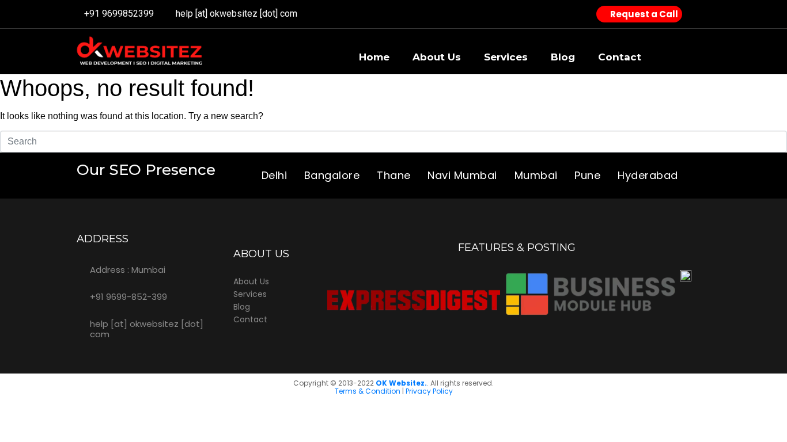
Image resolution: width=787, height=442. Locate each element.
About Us (437, 57)
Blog (563, 57)
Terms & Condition (367, 391)
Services (506, 57)
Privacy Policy (429, 391)
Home (374, 57)
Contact (619, 57)
